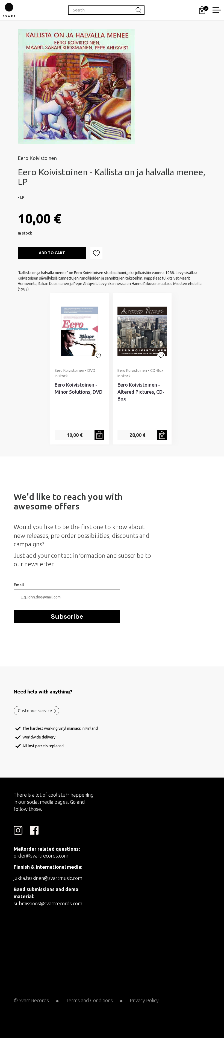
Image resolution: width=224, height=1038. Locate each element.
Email (19, 585)
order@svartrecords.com (41, 855)
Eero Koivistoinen (37, 158)
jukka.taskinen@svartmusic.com (48, 878)
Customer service (35, 710)
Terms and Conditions (89, 1000)
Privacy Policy (144, 1000)
